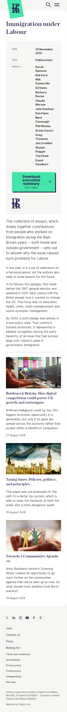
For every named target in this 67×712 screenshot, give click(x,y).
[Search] (48, 5)
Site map (11, 682)
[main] (33, 305)
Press (9, 641)
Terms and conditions (18, 654)
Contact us (13, 634)
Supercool (24, 704)
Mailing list (13, 647)
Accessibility (13, 659)
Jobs (9, 628)
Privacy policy (13, 665)
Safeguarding (13, 676)
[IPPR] (16, 8)
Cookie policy (13, 671)
